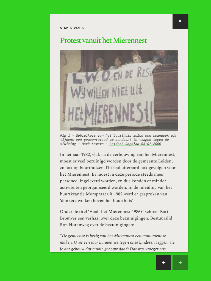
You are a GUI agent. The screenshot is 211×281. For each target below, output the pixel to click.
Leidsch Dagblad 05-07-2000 (135, 144)
